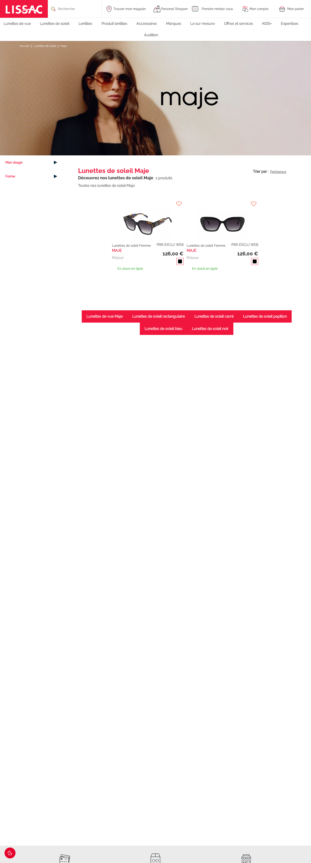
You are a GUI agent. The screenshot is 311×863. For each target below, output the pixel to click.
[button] (148, 204)
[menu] (155, 29)
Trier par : (261, 171)
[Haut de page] (300, 846)
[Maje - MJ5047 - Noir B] (148, 219)
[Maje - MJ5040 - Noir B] (222, 219)
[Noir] (179, 262)
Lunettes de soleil (45, 46)
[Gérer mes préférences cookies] (10, 853)
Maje (63, 46)
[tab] (34, 162)
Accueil (25, 46)
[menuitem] (19, 23)
